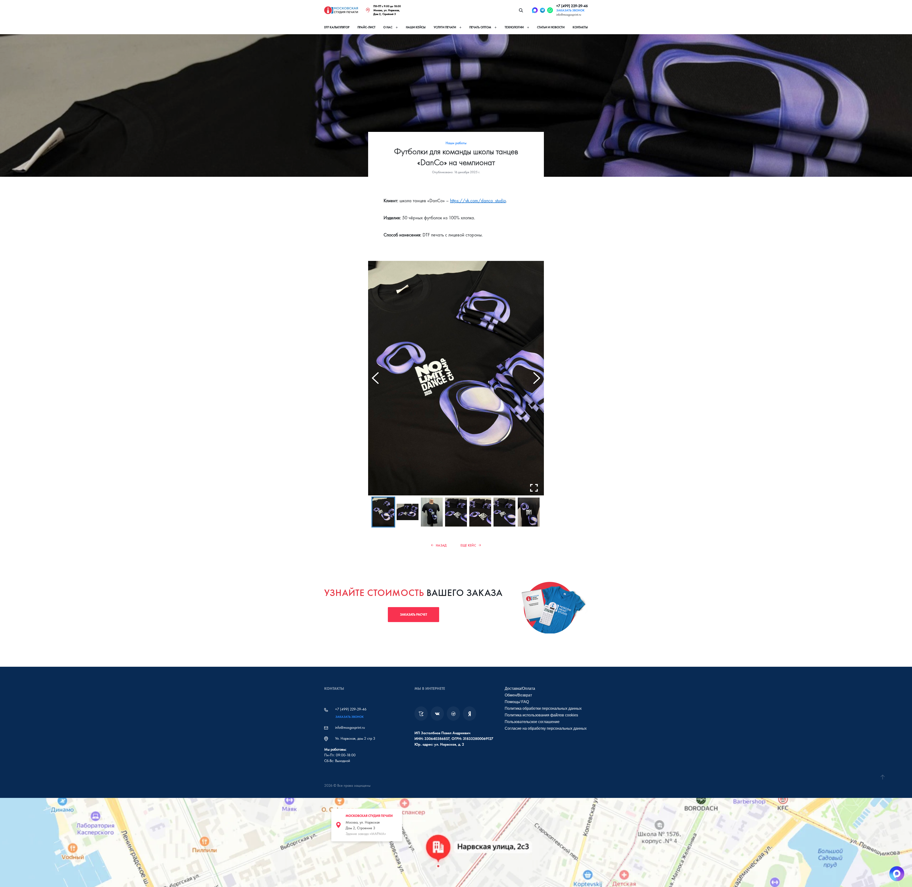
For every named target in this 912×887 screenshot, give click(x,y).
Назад (441, 545)
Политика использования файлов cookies (541, 715)
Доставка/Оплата (520, 688)
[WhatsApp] (550, 10)
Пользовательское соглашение (532, 722)
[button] (383, 512)
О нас (387, 27)
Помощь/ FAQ (517, 702)
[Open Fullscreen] (534, 487)
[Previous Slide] (375, 378)
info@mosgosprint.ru (568, 15)
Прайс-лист (366, 27)
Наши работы (456, 142)
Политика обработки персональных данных (543, 708)
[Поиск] (521, 10)
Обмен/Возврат (518, 695)
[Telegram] (542, 10)
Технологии (514, 27)
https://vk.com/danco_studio (478, 200)
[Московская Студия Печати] (341, 10)
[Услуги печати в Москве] (421, 713)
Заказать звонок (570, 10)
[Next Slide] (537, 378)
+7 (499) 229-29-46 (572, 6)
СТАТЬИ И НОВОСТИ (551, 27)
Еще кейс (468, 545)
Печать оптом (480, 27)
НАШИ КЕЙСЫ (416, 27)
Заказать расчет (413, 614)
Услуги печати (445, 27)
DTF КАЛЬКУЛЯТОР (336, 27)
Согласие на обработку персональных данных (546, 728)
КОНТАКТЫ (580, 27)
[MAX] (535, 10)
